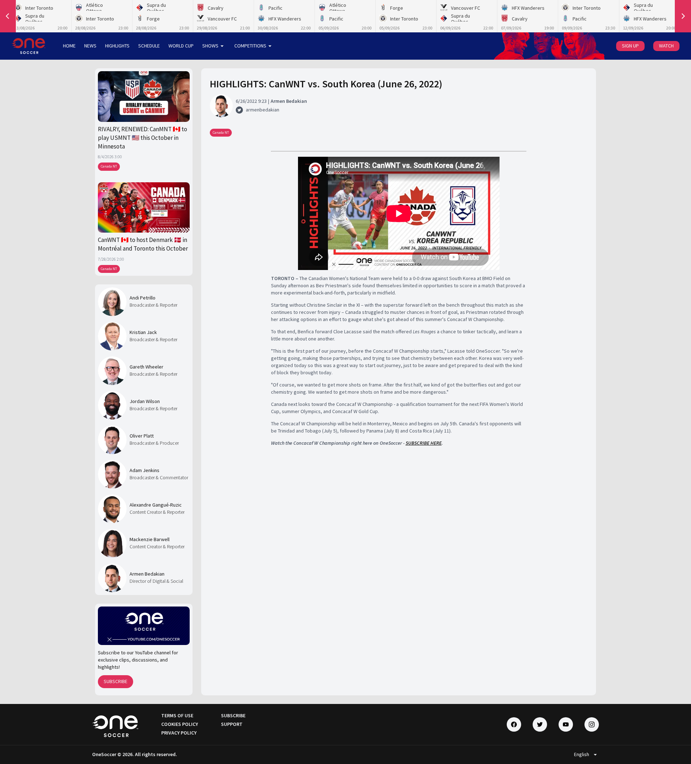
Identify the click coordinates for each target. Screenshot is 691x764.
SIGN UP (630, 45)
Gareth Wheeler (146, 366)
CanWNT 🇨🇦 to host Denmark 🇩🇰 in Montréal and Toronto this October (143, 244)
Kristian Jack (143, 332)
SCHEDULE (149, 45)
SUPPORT (232, 724)
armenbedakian (262, 109)
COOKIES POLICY (179, 724)
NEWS (90, 45)
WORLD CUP (181, 45)
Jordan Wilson (145, 401)
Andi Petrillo (142, 297)
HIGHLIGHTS (117, 45)
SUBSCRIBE (115, 681)
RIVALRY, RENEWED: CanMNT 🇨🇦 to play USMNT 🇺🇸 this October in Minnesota (142, 138)
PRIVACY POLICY (179, 732)
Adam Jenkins (144, 470)
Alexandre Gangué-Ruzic (156, 505)
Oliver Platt (142, 436)
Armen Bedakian (147, 574)
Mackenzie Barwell (150, 539)
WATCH (666, 45)
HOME (69, 45)
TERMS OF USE (177, 715)
